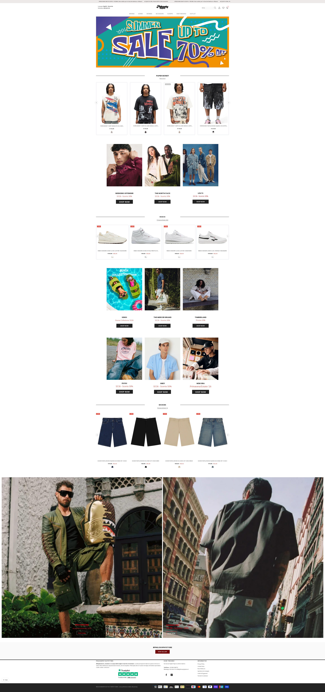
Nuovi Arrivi (162, 78)
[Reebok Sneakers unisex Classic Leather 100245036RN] (112, 237)
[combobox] (207, 8)
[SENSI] (124, 289)
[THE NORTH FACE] (162, 165)
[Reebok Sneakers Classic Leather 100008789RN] (179, 237)
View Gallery (162, 652)
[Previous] (96, 102)
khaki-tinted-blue (212, 467)
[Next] (228, 102)
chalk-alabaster (112, 257)
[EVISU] (124, 359)
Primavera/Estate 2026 (162, 220)
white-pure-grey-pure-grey (179, 257)
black (145, 132)
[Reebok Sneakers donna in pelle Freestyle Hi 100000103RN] (145, 237)
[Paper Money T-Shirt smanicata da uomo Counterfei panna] (111, 103)
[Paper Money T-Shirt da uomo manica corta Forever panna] (179, 103)
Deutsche (110, 6)
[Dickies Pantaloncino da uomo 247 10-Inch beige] (179, 436)
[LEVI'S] (200, 165)
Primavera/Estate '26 (162, 408)
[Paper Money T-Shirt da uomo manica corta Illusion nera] (145, 103)
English (105, 6)
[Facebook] (166, 674)
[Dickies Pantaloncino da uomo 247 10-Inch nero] (145, 436)
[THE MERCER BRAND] (162, 289)
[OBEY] (162, 359)
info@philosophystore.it (182, 669)
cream (111, 132)
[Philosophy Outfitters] (162, 42)
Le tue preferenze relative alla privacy (128, 687)
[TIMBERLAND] (200, 289)
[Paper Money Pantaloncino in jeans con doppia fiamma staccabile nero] (213, 103)
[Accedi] (219, 8)
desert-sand (179, 467)
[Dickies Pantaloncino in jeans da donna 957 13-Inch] (112, 436)
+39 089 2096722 (173, 667)
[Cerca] (209, 8)
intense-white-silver (146, 257)
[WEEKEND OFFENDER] (124, 165)
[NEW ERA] (200, 359)
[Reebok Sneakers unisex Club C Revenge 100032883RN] (212, 237)
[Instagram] (171, 674)
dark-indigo (112, 467)
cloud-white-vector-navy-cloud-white (212, 257)
